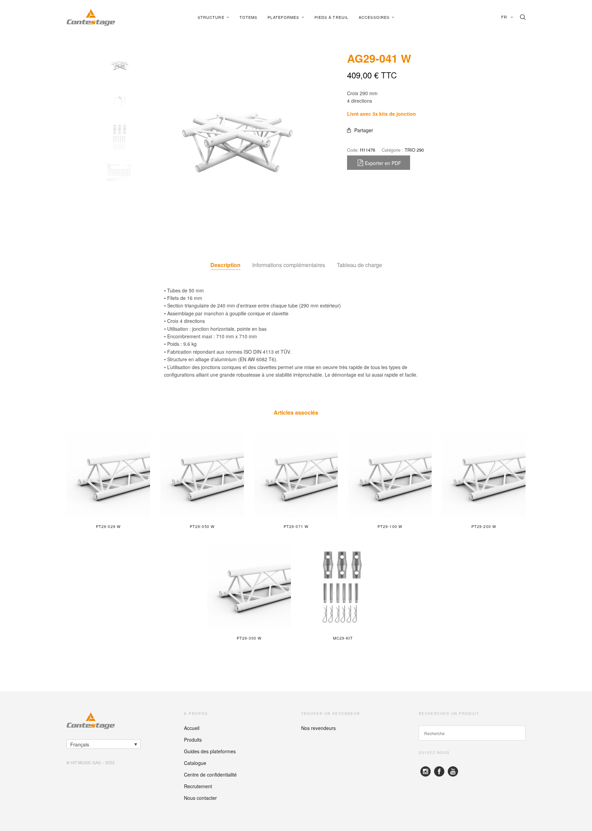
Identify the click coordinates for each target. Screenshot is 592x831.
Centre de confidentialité (210, 774)
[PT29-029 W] (108, 475)
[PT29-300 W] (249, 587)
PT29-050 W (202, 526)
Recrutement (198, 786)
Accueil (191, 728)
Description (225, 265)
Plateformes (283, 17)
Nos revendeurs (318, 728)
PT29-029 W (108, 526)
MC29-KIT (343, 638)
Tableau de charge (359, 265)
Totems (248, 17)
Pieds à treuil (331, 17)
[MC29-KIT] (343, 587)
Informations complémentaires (288, 265)
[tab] (225, 265)
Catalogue (195, 762)
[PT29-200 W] (484, 475)
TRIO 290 (414, 150)
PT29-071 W (296, 526)
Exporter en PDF (383, 163)
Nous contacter (200, 797)
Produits (193, 739)
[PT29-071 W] (296, 475)
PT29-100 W (390, 526)
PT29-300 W (249, 638)
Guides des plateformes (210, 751)
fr (504, 17)
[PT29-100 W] (390, 475)
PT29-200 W (483, 526)
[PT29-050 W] (202, 475)
